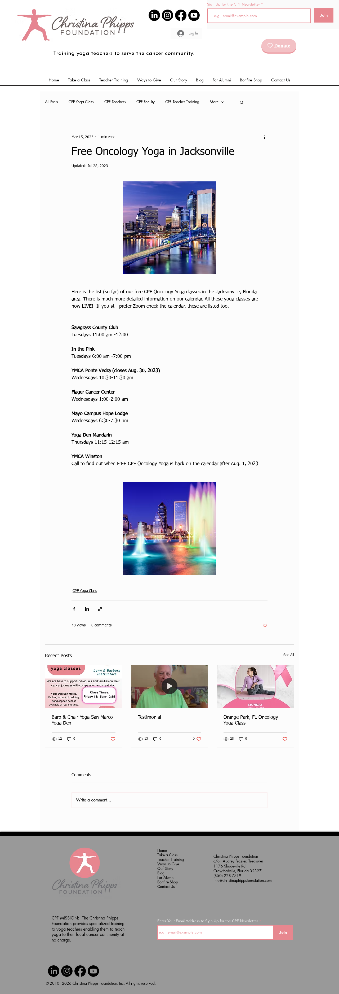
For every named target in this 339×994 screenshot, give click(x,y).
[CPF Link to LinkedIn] (154, 15)
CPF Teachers (115, 101)
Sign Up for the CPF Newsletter (233, 4)
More (214, 101)
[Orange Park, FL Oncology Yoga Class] (255, 686)
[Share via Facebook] (74, 609)
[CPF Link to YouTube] (194, 15)
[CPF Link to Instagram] (167, 15)
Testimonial (149, 717)
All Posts (51, 101)
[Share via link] (99, 609)
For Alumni (166, 877)
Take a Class (167, 855)
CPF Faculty (145, 101)
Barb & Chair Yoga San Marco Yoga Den (82, 720)
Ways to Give (168, 864)
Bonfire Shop (167, 882)
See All (288, 655)
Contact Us (166, 886)
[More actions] (264, 137)
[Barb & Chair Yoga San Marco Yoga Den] (83, 686)
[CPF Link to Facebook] (180, 15)
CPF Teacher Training (182, 101)
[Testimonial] (169, 686)
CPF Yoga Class (81, 101)
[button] (221, 80)
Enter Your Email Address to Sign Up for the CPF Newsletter (207, 921)
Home (162, 850)
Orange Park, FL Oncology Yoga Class (251, 720)
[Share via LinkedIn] (87, 609)
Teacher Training (168, 859)
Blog (160, 873)
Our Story (165, 868)
